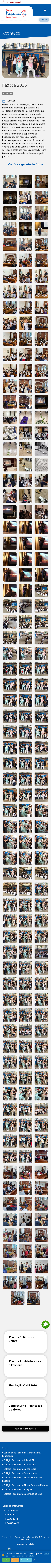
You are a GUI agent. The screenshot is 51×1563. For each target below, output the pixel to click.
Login (44, 20)
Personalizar (26, 1560)
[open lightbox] (10, 181)
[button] (45, 10)
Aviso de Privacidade (25, 1544)
